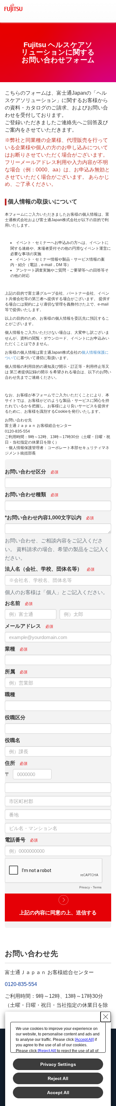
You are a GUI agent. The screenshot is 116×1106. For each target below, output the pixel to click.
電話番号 (15, 839)
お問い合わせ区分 (25, 471)
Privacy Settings (58, 1064)
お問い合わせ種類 (25, 494)
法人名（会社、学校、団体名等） (43, 569)
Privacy (84, 887)
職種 (10, 694)
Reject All (58, 1078)
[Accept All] (84, 1039)
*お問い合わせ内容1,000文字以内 (43, 517)
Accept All (58, 1092)
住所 (10, 763)
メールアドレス (23, 626)
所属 (10, 671)
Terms (97, 887)
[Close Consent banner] (106, 1017)
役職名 (12, 740)
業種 (10, 649)
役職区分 (15, 717)
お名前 (12, 603)
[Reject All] (47, 1051)
